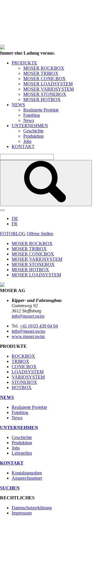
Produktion (33, 136)
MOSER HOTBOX (42, 99)
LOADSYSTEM (28, 371)
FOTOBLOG (13, 233)
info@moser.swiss (28, 316)
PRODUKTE (24, 62)
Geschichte (33, 130)
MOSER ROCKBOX (43, 68)
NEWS (18, 104)
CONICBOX (24, 366)
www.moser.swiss (28, 336)
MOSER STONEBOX (44, 94)
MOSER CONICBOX (44, 78)
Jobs (27, 141)
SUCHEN (10, 487)
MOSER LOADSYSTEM (48, 83)
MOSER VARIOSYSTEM (48, 89)
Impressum (22, 512)
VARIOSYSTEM (28, 377)
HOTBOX (22, 387)
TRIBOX (20, 361)
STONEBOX (24, 382)
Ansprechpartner (27, 478)
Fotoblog (31, 115)
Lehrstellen (22, 453)
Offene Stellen (40, 233)
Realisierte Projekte (41, 109)
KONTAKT (23, 146)
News (28, 120)
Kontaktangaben (27, 472)
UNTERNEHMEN (30, 125)
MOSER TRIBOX (40, 73)
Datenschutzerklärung (32, 507)
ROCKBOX (23, 356)
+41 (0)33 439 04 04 (39, 325)
